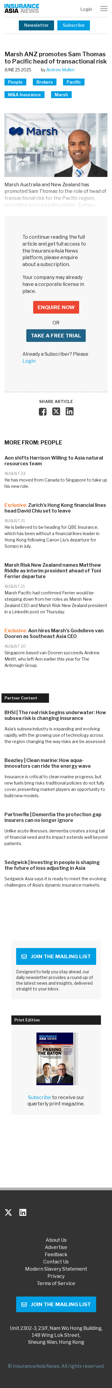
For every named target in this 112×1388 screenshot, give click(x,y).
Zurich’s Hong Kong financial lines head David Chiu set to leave (55, 508)
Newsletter (36, 25)
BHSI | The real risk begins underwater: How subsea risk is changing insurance (55, 715)
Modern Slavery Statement (56, 1269)
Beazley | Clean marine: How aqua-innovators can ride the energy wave (47, 763)
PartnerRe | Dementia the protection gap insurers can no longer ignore (53, 817)
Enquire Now (56, 307)
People (15, 82)
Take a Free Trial (56, 336)
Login (86, 9)
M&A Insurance (24, 94)
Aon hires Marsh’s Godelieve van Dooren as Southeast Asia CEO (54, 633)
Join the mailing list (61, 956)
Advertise (56, 1247)
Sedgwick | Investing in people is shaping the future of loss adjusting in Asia (52, 865)
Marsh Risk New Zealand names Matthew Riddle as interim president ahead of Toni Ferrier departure (52, 570)
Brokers (44, 82)
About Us (56, 1240)
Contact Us (56, 1261)
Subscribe (74, 25)
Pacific (74, 82)
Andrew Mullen (60, 69)
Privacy (56, 1276)
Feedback (56, 1254)
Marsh (61, 94)
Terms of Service (56, 1283)
